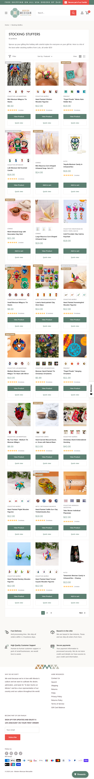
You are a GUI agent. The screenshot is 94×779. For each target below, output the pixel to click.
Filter (14, 56)
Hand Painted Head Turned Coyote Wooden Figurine (45, 580)
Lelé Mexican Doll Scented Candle (17, 169)
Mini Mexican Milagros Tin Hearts (17, 100)
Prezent (66, 96)
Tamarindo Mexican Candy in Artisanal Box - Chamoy (74, 577)
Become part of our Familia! (77, 2)
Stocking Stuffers (17, 25)
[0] (87, 12)
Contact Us (55, 678)
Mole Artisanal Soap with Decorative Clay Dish (16, 233)
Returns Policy (56, 700)
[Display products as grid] (80, 56)
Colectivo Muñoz (42, 96)
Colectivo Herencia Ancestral (70, 506)
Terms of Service (57, 704)
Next (81, 613)
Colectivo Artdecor (15, 165)
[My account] (82, 12)
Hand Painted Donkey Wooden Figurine (18, 580)
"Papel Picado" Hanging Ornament (72, 372)
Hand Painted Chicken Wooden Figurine (43, 100)
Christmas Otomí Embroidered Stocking (74, 441)
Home (7, 25)
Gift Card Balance (58, 707)
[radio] (10, 91)
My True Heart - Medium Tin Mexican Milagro (17, 441)
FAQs (53, 693)
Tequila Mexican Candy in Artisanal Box (72, 165)
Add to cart (47, 185)
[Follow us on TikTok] (20, 753)
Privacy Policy (56, 696)
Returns (54, 689)
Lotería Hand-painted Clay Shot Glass (45, 304)
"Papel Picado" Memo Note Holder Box (73, 100)
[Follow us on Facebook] (6, 753)
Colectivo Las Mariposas (16, 96)
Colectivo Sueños (70, 436)
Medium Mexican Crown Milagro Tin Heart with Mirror (18, 372)
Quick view (19, 123)
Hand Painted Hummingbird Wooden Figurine (73, 304)
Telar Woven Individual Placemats (71, 512)
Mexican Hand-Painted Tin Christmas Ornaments (45, 372)
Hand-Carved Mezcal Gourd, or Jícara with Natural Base (46, 441)
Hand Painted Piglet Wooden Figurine (18, 510)
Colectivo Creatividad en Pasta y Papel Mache (73, 230)
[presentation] (57, 92)
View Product (19, 116)
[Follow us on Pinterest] (16, 753)
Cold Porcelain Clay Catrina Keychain (73, 235)
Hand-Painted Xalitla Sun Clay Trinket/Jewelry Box (46, 510)
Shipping (54, 686)
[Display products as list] (84, 56)
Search (54, 682)
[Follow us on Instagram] (11, 753)
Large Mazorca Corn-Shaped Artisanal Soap (46, 238)
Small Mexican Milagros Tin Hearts (17, 304)
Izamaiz (38, 162)
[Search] (73, 13)
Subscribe (13, 737)
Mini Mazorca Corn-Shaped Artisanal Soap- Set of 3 (45, 167)
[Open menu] (6, 13)
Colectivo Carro (42, 436)
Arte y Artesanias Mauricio (45, 299)
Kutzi (65, 161)
